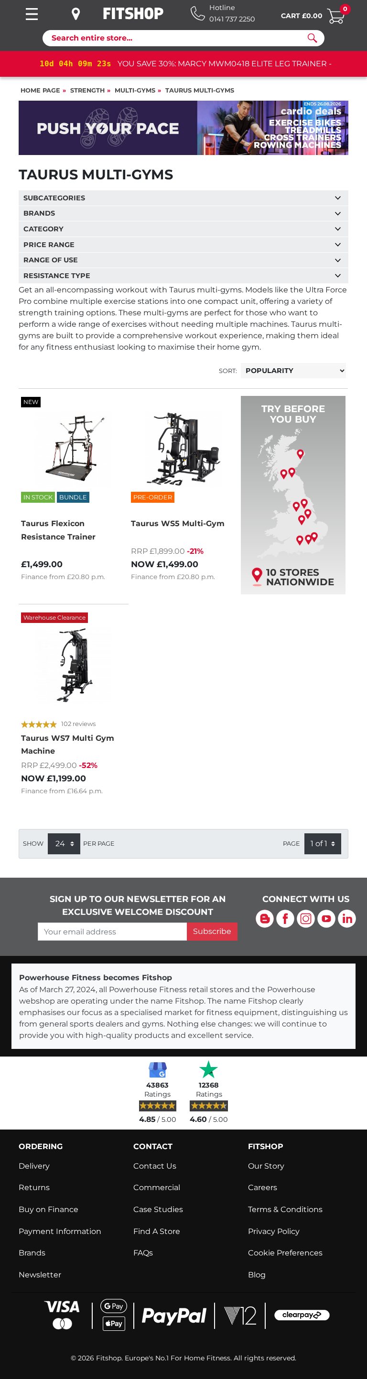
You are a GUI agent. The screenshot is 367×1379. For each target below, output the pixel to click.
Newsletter (40, 1274)
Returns (34, 1187)
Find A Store (156, 1231)
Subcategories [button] (54, 198)
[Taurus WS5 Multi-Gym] (183, 449)
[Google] (157, 1069)
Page (291, 843)
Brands (32, 1252)
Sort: (228, 370)
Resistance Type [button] (56, 275)
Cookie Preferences (285, 1252)
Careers (262, 1187)
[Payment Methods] (183, 1314)
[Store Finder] (83, 14)
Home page (40, 90)
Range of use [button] (50, 260)
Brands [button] (39, 213)
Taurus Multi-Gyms (199, 90)
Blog (257, 1274)
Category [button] (43, 229)
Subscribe (212, 931)
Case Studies (158, 1209)
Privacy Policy (274, 1231)
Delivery (34, 1166)
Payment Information (60, 1231)
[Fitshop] (133, 13)
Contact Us (154, 1166)
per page (99, 843)
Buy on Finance (48, 1209)
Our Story (266, 1166)
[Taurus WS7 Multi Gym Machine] (73, 665)
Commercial (156, 1187)
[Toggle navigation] (31, 14)
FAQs (143, 1252)
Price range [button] (49, 244)
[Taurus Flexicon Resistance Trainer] (73, 449)
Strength (87, 90)
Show (33, 843)
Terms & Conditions (285, 1209)
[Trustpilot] (208, 1069)
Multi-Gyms (135, 90)
